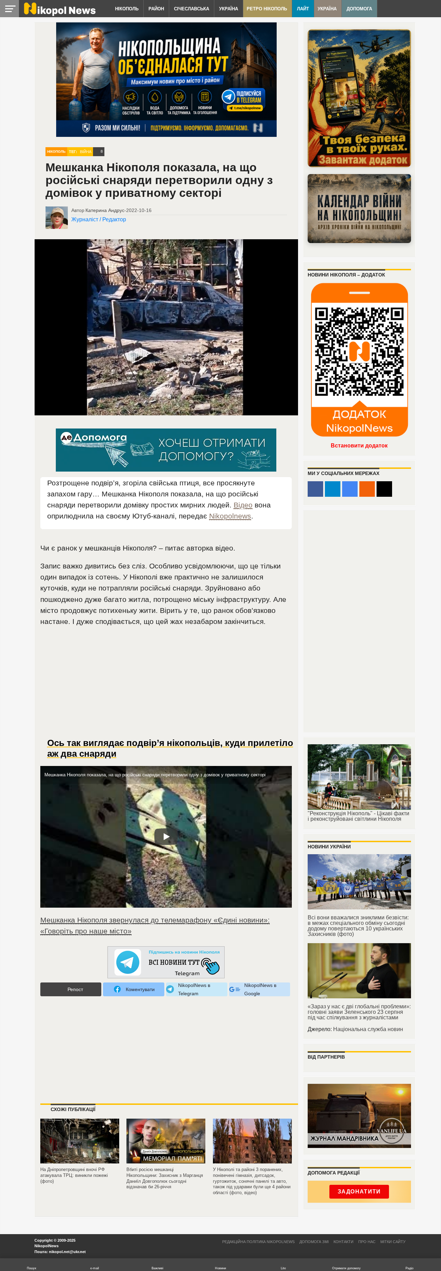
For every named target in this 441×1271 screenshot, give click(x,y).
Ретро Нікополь (267, 8)
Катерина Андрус (104, 210)
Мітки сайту (393, 1242)
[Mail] (384, 489)
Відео (243, 505)
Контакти (343, 1242)
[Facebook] (315, 489)
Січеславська (191, 8)
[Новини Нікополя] (59, 14)
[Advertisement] (166, 685)
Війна (85, 152)
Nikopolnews (230, 516)
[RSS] (367, 489)
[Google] (350, 489)
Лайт (303, 8)
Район (156, 8)
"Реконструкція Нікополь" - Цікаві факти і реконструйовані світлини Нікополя (358, 816)
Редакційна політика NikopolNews (258, 1242)
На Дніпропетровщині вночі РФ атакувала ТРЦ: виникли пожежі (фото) (74, 1175)
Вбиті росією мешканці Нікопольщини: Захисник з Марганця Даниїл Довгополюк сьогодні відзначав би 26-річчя (164, 1178)
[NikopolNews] (166, 962)
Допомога (359, 8)
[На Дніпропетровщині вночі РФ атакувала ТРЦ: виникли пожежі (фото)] (79, 1164)
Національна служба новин (368, 1029)
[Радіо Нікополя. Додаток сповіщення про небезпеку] (359, 98)
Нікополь (127, 8)
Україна (228, 8)
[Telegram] (332, 489)
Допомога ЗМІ (314, 1242)
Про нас (367, 1242)
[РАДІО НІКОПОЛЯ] (359, 208)
